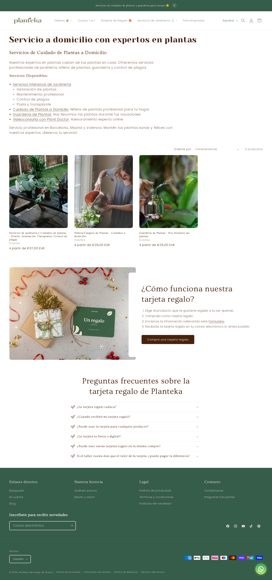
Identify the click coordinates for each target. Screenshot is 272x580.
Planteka (23, 572)
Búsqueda (16, 491)
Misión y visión (84, 497)
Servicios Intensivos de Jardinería (42, 84)
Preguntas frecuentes (219, 497)
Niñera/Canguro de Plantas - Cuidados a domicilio (99, 235)
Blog (12, 504)
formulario (216, 321)
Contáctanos (214, 491)
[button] (63, 20)
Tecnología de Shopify (41, 572)
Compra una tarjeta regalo (168, 339)
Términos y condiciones (156, 497)
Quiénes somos (85, 491)
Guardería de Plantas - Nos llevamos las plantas (164, 235)
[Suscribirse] (71, 525)
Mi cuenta (16, 497)
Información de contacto (97, 572)
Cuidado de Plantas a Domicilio (41, 109)
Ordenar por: (183, 149)
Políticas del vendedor (155, 504)
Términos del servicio (153, 572)
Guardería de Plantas (32, 114)
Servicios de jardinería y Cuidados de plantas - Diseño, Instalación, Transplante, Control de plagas (38, 236)
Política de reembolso (126, 572)
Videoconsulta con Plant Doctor (41, 119)
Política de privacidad (155, 491)
